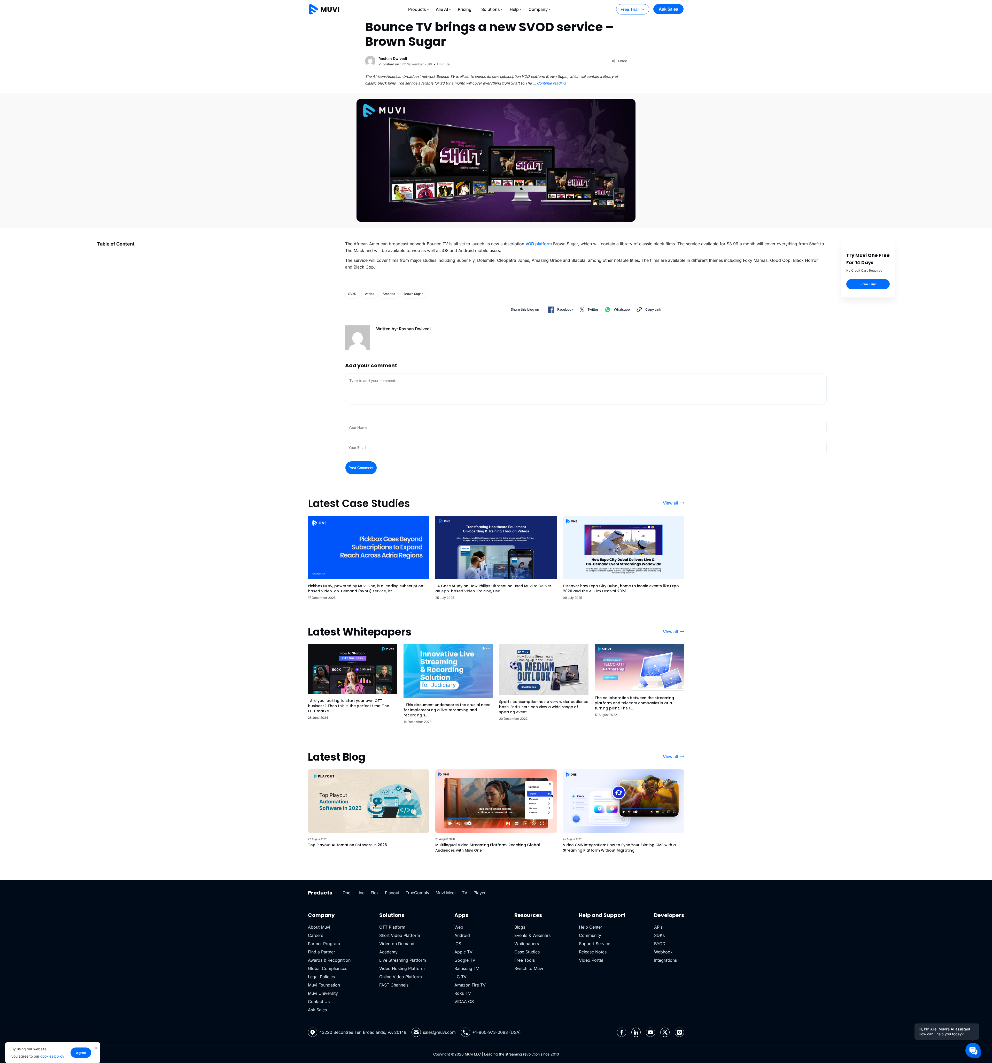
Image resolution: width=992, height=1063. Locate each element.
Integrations (665, 960)
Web (458, 927)
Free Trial (630, 9)
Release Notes (593, 951)
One (346, 892)
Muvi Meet (446, 892)
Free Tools (524, 960)
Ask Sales (668, 9)
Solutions (490, 9)
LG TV (460, 976)
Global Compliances (327, 968)
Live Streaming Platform (402, 960)
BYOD (659, 943)
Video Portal (591, 960)
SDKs (659, 935)
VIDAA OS (464, 1001)
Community (590, 935)
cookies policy (52, 1056)
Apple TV (463, 951)
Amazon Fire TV (470, 985)
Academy (388, 951)
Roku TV (462, 993)
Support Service (594, 943)
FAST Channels (393, 985)
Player (480, 892)
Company (538, 9)
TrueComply (417, 892)
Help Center (590, 927)
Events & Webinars (532, 935)
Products (417, 9)
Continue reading (553, 83)
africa (369, 294)
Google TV (464, 960)
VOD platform (538, 243)
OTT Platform (392, 927)
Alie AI (442, 9)
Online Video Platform (400, 976)
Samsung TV (466, 968)
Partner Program (324, 943)
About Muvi (319, 927)
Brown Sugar (413, 294)
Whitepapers (526, 943)
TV (464, 892)
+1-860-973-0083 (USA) (496, 1032)
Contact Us (319, 1001)
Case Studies (527, 951)
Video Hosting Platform (402, 968)
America (389, 294)
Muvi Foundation (324, 985)
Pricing (464, 9)
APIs (658, 927)
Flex (375, 892)
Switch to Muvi (528, 968)
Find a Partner (321, 951)
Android (462, 935)
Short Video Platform (399, 935)
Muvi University (323, 993)
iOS (457, 943)
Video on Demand (396, 943)
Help (514, 9)
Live (361, 892)
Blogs (519, 927)
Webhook (663, 951)
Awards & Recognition (329, 960)
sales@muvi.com (439, 1032)
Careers (315, 935)
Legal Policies (321, 976)
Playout (392, 892)
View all (670, 503)
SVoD (352, 294)
